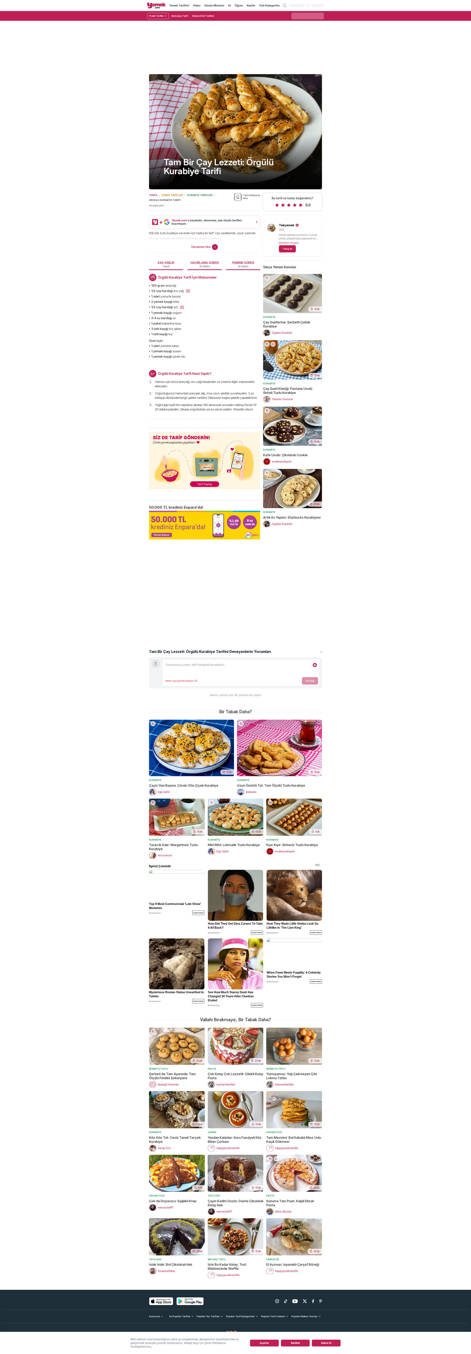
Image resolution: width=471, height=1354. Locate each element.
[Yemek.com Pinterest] (320, 1301)
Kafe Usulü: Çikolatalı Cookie (285, 455)
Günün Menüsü (214, 5)
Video (197, 5)
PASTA (212, 1068)
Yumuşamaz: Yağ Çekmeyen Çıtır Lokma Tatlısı (291, 1076)
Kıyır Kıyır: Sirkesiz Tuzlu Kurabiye (292, 845)
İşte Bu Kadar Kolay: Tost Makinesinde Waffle (227, 1266)
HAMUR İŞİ (272, 1259)
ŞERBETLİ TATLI (158, 1068)
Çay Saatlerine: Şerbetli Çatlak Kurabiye (286, 324)
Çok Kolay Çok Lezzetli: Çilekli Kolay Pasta (235, 1076)
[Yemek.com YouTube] (295, 1301)
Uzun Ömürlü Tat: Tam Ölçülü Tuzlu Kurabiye (271, 785)
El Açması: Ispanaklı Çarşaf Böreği (292, 1264)
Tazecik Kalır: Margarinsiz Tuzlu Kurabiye (173, 847)
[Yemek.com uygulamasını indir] (161, 1301)
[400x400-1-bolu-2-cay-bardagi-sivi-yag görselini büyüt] (188, 291)
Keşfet (251, 5)
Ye (229, 5)
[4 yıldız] (294, 205)
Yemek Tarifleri (179, 5)
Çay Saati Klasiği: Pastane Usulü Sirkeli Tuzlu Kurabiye (287, 391)
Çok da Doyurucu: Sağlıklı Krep (172, 1201)
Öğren (239, 5)
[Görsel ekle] (314, 665)
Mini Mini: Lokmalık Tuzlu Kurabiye (234, 845)
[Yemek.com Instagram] (277, 1301)
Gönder (310, 680)
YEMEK (153, 195)
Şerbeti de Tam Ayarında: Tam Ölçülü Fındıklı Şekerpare (172, 1076)
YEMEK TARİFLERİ (172, 195)
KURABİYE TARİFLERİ (199, 195)
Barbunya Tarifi (179, 16)
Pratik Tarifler (156, 16)
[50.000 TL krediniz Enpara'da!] (204, 525)
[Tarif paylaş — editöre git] (204, 458)
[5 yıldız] (300, 205)
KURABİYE (269, 317)
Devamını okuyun (289, 242)
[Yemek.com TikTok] (285, 1301)
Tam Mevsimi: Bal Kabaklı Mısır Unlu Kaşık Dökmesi (293, 1140)
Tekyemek (286, 225)
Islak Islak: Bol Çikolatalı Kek (170, 1264)
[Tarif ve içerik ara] (284, 5)
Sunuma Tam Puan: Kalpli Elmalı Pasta (290, 1203)
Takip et (287, 248)
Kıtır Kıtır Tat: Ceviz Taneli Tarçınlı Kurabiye (175, 1140)
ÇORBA (212, 1132)
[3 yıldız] (288, 205)
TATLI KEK (214, 1195)
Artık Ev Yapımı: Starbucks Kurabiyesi (292, 517)
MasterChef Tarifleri (203, 16)
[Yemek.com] (156, 5)
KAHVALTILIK (274, 1132)
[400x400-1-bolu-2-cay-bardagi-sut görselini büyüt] (182, 307)
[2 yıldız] (283, 205)
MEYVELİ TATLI (217, 1259)
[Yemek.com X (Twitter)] (305, 1301)
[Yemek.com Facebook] (313, 1301)
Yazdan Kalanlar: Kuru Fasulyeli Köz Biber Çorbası (234, 1140)
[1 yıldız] (277, 205)
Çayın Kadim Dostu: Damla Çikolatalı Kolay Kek (235, 1203)
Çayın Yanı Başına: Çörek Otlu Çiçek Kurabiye (183, 785)
